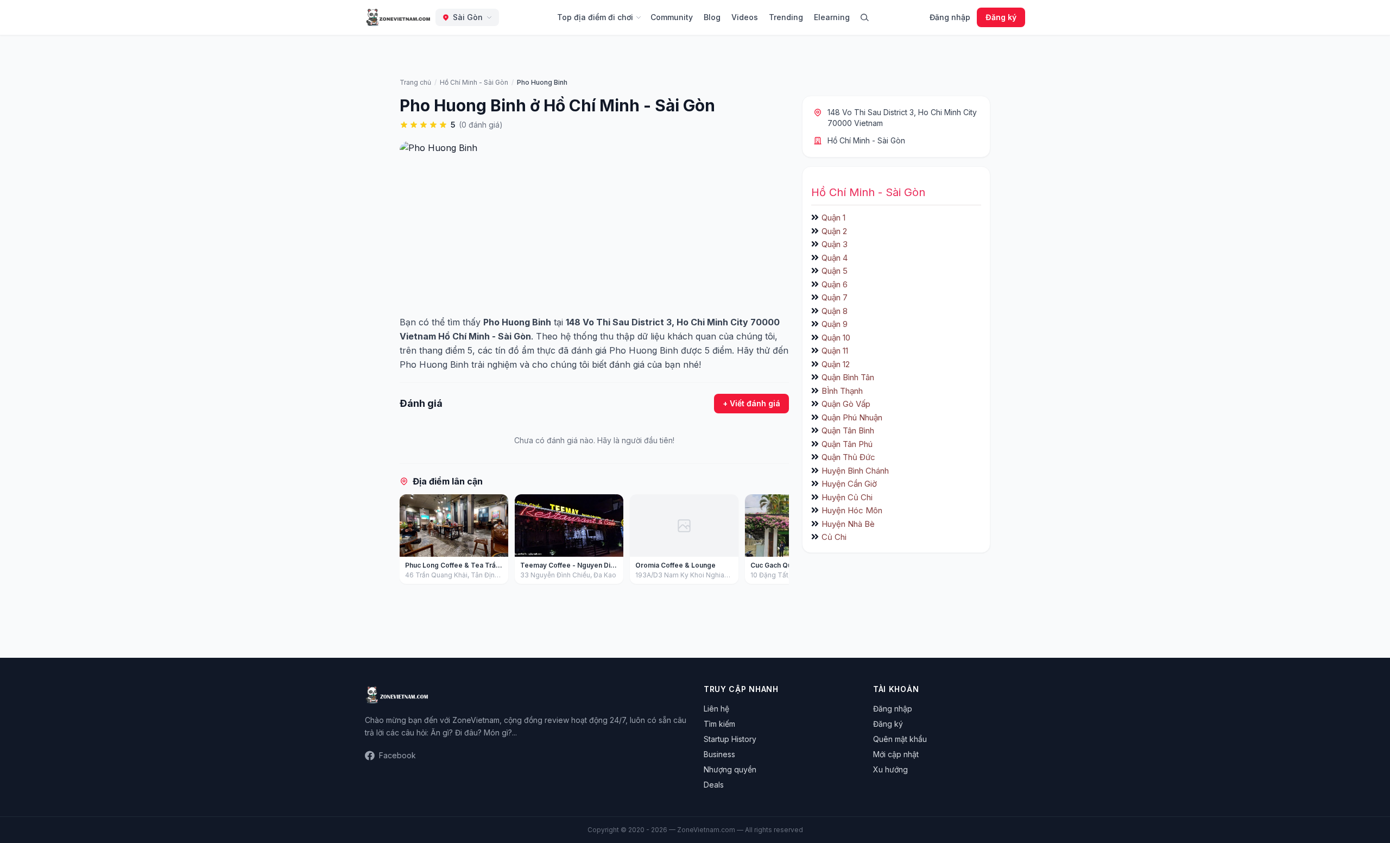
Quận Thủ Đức (848, 457)
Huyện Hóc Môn (852, 510)
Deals (714, 784)
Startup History (730, 739)
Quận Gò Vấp (846, 404)
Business (719, 754)
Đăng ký (1000, 17)
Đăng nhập (950, 17)
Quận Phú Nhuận (852, 417)
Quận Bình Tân (848, 377)
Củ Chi (834, 537)
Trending (786, 17)
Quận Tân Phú (847, 444)
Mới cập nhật (896, 754)
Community (671, 17)
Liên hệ (716, 708)
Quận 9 (835, 324)
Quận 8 (835, 311)
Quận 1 (833, 217)
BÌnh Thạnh (842, 391)
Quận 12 (836, 364)
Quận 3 (835, 244)
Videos (744, 17)
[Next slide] (777, 541)
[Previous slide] (411, 541)
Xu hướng (890, 769)
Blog (712, 17)
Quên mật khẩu (900, 739)
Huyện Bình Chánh (855, 470)
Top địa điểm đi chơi (595, 17)
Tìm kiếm (719, 723)
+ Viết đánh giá (751, 403)
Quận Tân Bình (848, 430)
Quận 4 (835, 258)
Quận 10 (836, 337)
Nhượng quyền (730, 769)
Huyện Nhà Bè (848, 524)
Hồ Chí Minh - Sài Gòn (866, 140)
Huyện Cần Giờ (849, 484)
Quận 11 (835, 350)
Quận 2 (834, 231)
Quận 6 (835, 284)
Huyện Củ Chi (847, 497)
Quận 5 (835, 271)
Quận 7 (835, 297)
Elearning (832, 17)
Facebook (397, 755)
